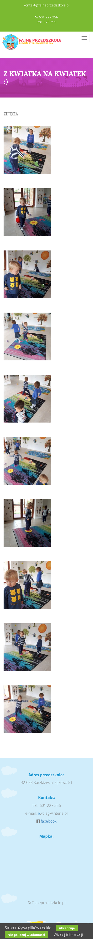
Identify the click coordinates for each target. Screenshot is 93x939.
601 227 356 (48, 17)
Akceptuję (67, 928)
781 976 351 (46, 22)
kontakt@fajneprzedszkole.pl (47, 5)
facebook (49, 821)
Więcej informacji (68, 934)
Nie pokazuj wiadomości (26, 935)
